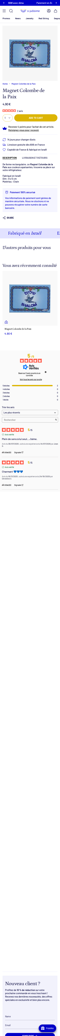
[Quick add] (6, 322)
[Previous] (4, 2)
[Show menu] (4, 11)
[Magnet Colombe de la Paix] (30, 298)
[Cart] (55, 11)
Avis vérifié (9, 434)
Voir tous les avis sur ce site (31, 379)
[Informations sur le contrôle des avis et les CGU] (45, 372)
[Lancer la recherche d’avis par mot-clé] (56, 419)
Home (5, 83)
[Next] (56, 2)
